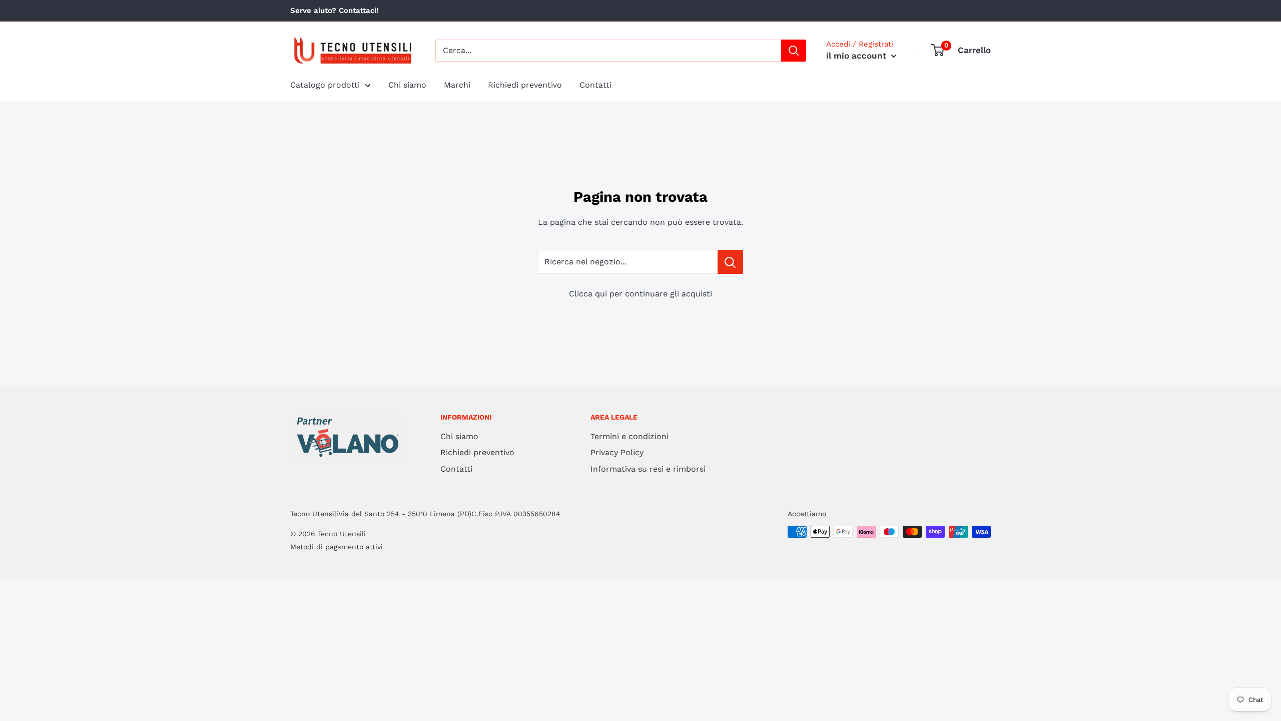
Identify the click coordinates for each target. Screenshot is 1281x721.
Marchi (457, 85)
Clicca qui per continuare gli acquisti (640, 293)
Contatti (595, 85)
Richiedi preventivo (525, 85)
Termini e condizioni (629, 436)
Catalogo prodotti (325, 85)
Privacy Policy (617, 452)
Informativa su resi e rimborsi (648, 469)
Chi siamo (407, 85)
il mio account (857, 56)
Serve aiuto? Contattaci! (334, 10)
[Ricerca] (793, 51)
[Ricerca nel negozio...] (730, 262)
